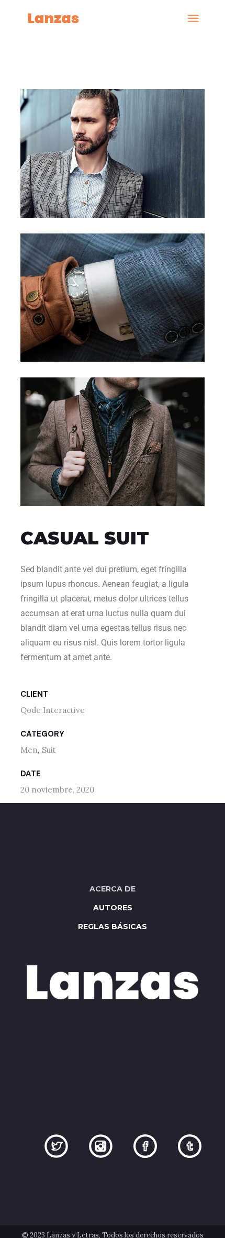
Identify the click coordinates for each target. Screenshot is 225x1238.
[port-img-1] (112, 153)
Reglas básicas (112, 926)
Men (29, 750)
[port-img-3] (112, 441)
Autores (112, 907)
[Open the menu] (193, 18)
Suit (49, 750)
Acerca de (112, 889)
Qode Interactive (52, 710)
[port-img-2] (112, 297)
